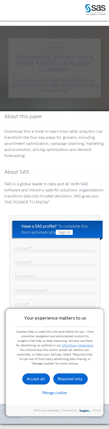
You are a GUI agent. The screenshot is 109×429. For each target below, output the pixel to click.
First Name (23, 248)
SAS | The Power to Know (95, 9)
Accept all (36, 378)
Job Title (21, 304)
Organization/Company (31, 290)
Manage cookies (54, 393)
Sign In (64, 232)
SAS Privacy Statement (77, 345)
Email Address (25, 276)
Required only (70, 378)
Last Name (23, 262)
